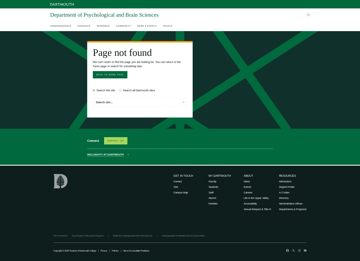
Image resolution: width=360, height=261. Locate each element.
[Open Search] (308, 14)
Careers (248, 192)
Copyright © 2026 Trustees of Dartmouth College (74, 250)
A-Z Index (284, 192)
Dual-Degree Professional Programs (88, 235)
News (247, 181)
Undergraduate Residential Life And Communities (183, 235)
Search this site (105, 90)
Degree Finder (287, 187)
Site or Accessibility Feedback (136, 250)
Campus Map (180, 192)
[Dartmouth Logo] (62, 4)
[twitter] (293, 250)
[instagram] (299, 250)
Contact (177, 181)
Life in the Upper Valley (256, 198)
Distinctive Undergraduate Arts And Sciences (133, 235)
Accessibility (250, 203)
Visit (175, 187)
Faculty (212, 181)
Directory (284, 198)
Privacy (104, 250)
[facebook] (287, 250)
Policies (115, 250)
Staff (211, 192)
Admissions (285, 181)
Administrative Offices (290, 203)
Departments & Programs (293, 209)
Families (213, 203)
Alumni (212, 198)
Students (213, 187)
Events (247, 187)
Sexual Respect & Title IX (257, 209)
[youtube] (305, 250)
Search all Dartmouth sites (139, 90)
